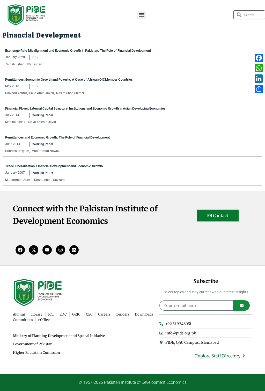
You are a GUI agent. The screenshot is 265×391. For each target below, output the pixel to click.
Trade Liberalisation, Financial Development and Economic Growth (54, 166)
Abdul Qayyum (54, 180)
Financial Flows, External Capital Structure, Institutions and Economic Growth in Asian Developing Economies (85, 108)
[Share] (259, 89)
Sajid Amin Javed (41, 93)
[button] (141, 15)
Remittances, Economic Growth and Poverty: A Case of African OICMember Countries (69, 79)
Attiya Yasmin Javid (42, 122)
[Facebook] (20, 250)
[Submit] (241, 305)
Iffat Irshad (34, 64)
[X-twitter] (33, 250)
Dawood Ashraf (16, 93)
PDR (35, 57)
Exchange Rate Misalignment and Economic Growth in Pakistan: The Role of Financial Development (78, 50)
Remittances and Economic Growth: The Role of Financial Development (58, 137)
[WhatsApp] (259, 68)
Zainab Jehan (15, 64)
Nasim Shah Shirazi (70, 93)
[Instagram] (60, 250)
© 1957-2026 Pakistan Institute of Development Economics (133, 382)
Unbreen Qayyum (17, 151)
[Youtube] (47, 250)
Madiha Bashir (15, 122)
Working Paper (42, 115)
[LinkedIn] (259, 78)
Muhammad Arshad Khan (23, 180)
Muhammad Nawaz (46, 151)
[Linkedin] (74, 250)
